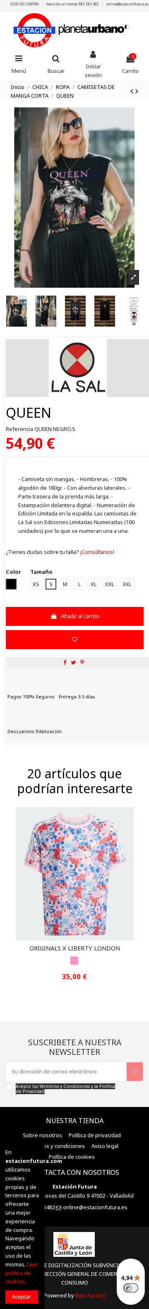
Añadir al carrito (80, 616)
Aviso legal (104, 1146)
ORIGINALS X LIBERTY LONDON (74, 948)
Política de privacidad (95, 1135)
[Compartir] (64, 662)
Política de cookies (72, 1156)
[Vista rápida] (79, 937)
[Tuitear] (73, 662)
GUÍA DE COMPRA (25, 4)
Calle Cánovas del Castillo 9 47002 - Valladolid (78, 1195)
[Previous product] (132, 90)
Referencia (19, 429)
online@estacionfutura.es (127, 4)
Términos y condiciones (55, 1146)
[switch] (130, 1287)
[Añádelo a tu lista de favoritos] (74, 639)
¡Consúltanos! (96, 552)
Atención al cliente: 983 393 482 (73, 4)
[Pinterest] (82, 662)
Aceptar (21, 1296)
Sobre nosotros (42, 1135)
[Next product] (136, 90)
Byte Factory (90, 1295)
